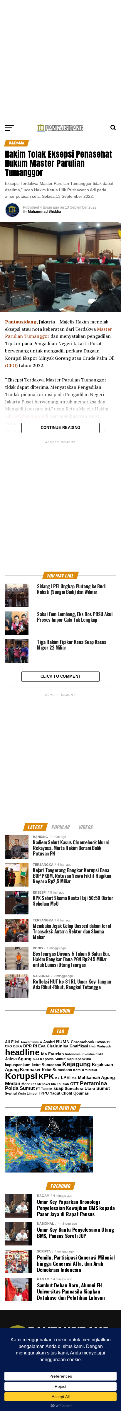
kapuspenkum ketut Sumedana (33, 1065)
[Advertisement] (60, 60)
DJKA (17, 1046)
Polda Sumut (20, 1088)
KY (57, 1078)
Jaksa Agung (18, 1058)
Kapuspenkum (79, 1059)
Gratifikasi (79, 1046)
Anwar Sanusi (31, 1042)
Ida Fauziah (52, 1054)
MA (74, 1078)
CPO (8, 1046)
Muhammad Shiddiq (44, 211)
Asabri (49, 1042)
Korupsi (21, 1076)
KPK (46, 1076)
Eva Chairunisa (53, 1046)
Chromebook (82, 1042)
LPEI (65, 1077)
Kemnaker (30, 1069)
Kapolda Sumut (52, 1059)
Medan (12, 1083)
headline (22, 1052)
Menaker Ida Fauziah (53, 1084)
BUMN (63, 1041)
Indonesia (72, 1054)
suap (58, 1088)
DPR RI (30, 1046)
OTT (74, 1083)
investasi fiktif (92, 1054)
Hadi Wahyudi (100, 1046)
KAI (36, 1059)
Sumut (103, 1088)
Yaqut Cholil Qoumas (69, 1093)
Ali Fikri (12, 1042)
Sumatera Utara (80, 1088)
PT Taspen (44, 1088)
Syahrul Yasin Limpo (21, 1093)
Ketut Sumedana (57, 1070)
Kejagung (76, 1064)
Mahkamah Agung (96, 1077)
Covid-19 (102, 1042)
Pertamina (93, 1083)
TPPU (43, 1093)
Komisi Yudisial (85, 1070)
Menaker (28, 1084)
